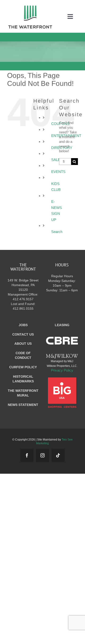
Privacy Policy (62, 370)
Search (56, 232)
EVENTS (58, 172)
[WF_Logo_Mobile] (30, 7)
